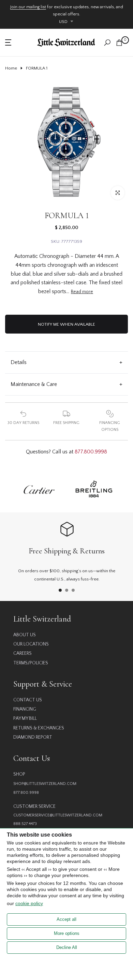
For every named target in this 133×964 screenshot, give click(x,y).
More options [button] (66, 933)
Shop (19, 774)
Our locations (31, 644)
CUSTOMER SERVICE (34, 806)
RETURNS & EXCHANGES (38, 728)
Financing (24, 709)
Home (11, 68)
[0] (119, 43)
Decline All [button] (66, 947)
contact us (27, 700)
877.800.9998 (91, 452)
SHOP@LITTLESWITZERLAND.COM (44, 783)
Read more (82, 292)
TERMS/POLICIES (30, 663)
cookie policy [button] (29, 903)
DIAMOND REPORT (32, 737)
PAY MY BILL (25, 718)
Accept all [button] (66, 919)
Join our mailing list (28, 6)
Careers (22, 653)
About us (24, 635)
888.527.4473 (25, 824)
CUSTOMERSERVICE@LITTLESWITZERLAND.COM (57, 815)
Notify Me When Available (66, 324)
